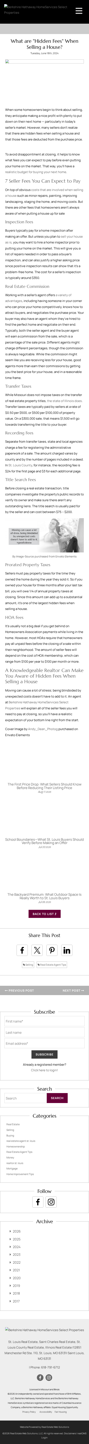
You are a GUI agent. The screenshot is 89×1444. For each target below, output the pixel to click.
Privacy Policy (29, 1411)
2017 (16, 1301)
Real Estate (13, 1124)
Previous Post (21, 990)
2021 (16, 1270)
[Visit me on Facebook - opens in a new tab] (37, 1202)
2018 (16, 1293)
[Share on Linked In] (66, 950)
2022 (16, 1262)
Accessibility (46, 1411)
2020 (17, 1278)
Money (10, 1157)
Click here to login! (44, 1070)
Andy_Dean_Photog (43, 729)
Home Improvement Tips (20, 1174)
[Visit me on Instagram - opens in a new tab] (51, 1202)
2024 (16, 1247)
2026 (17, 1231)
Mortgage (12, 1168)
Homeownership (15, 1146)
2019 (16, 1285)
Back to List (44, 914)
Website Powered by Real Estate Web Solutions (44, 1426)
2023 (16, 1254)
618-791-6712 (50, 1367)
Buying (10, 1135)
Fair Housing (61, 1411)
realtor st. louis (14, 1163)
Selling (29, 964)
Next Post (72, 990)
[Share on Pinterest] (52, 950)
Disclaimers (70, 1433)
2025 (16, 1239)
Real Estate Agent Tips (53, 964)
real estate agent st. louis (20, 1141)
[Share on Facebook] (22, 950)
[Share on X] (37, 950)
